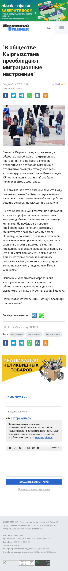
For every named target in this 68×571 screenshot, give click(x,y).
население (34, 334)
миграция (17, 334)
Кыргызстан (53, 334)
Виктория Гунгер (12, 88)
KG (49, 28)
